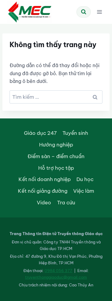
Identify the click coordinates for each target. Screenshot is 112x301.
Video (44, 202)
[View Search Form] (83, 12)
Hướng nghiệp (56, 144)
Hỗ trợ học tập (56, 168)
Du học (84, 179)
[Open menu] (99, 11)
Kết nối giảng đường (42, 191)
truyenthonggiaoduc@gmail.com (56, 277)
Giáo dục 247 (40, 133)
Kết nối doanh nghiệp (45, 179)
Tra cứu (66, 202)
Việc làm (83, 191)
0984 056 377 (58, 270)
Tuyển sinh (75, 133)
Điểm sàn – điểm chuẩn (56, 156)
